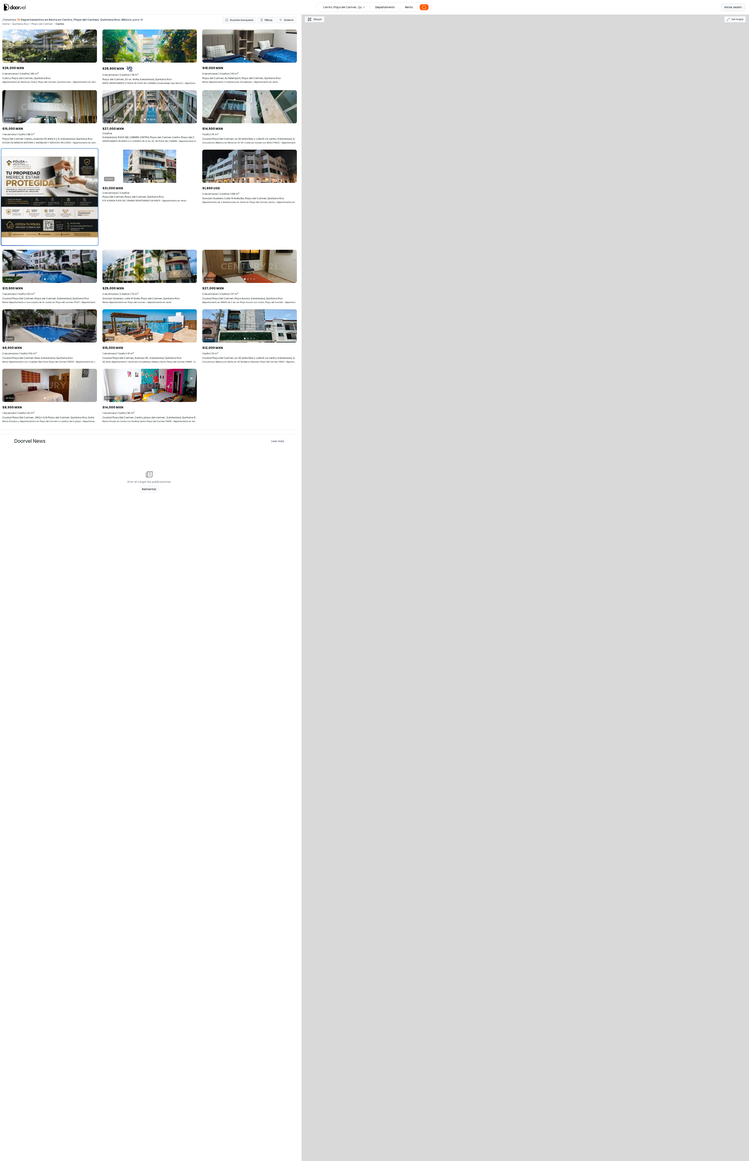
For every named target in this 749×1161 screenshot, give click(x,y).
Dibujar (317, 19)
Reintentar (149, 489)
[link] (50, 117)
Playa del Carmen (42, 24)
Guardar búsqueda (241, 20)
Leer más (277, 441)
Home (5, 24)
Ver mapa (737, 19)
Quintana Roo (20, 24)
